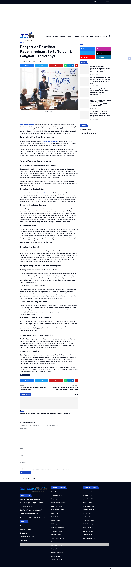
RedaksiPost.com (56, 545)
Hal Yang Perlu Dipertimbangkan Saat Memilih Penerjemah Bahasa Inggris (65, 388)
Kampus (48, 36)
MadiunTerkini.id (88, 524)
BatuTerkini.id (87, 513)
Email (22, 455)
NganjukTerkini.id (88, 531)
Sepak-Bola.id (55, 556)
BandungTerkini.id (88, 506)
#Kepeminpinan (25, 374)
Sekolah (55, 36)
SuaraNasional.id (56, 495)
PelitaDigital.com (56, 517)
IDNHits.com (55, 513)
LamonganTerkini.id (89, 538)
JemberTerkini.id (88, 517)
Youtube (85, 57)
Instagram (102, 49)
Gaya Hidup (89, 36)
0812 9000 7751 (29, 517)
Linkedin (101, 57)
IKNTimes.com (56, 524)
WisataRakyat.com (57, 531)
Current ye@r (25, 478)
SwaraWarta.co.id (56, 506)
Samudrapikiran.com (27, 124)
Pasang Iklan (24, 540)
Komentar (23, 428)
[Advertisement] (65, 17)
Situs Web (23, 462)
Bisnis (77, 36)
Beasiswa (62, 36)
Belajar (69, 36)
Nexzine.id (54, 542)
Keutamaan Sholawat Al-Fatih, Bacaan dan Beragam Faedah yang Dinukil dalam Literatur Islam (100, 80)
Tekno (82, 36)
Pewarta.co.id (55, 492)
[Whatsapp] (65, 65)
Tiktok (101, 53)
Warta (105, 36)
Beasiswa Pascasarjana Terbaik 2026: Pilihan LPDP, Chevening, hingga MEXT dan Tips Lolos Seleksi (100, 103)
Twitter (85, 53)
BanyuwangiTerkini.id (89, 520)
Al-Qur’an (98, 36)
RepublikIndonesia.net (58, 502)
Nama (22, 448)
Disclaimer (23, 533)
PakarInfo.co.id (56, 535)
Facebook (86, 49)
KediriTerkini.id (87, 535)
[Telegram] (69, 65)
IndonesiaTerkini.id (88, 492)
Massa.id (54, 549)
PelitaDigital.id (55, 520)
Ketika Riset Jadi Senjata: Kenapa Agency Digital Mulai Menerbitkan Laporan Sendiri (45, 413)
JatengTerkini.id (88, 499)
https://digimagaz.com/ (88, 133)
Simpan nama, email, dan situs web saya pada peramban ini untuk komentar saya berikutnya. (48, 469)
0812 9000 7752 (40, 517)
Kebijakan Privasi (25, 529)
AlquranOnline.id (56, 560)
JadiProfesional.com (57, 538)
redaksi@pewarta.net (31, 513)
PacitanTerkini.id (88, 527)
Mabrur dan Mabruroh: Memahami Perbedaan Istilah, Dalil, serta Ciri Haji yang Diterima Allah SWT (100, 69)
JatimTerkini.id (87, 495)
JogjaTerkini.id (87, 502)
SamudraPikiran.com (57, 527)
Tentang (22, 526)
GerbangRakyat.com (57, 510)
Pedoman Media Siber (27, 536)
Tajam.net (54, 499)
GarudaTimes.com (57, 552)
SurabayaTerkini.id (88, 510)
